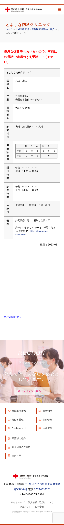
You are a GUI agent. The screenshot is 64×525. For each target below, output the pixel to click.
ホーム (9, 29)
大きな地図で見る (12, 317)
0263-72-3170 (42, 489)
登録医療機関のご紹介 (43, 29)
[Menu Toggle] (59, 9)
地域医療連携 (22, 29)
